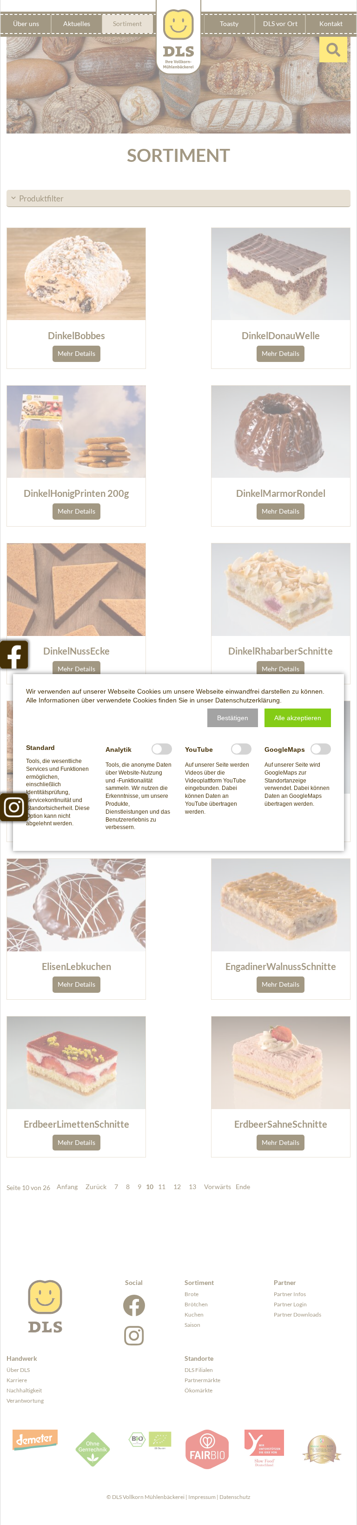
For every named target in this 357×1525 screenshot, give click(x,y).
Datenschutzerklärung (247, 700)
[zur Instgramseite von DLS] (14, 807)
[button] (232, 718)
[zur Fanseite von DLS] (14, 655)
